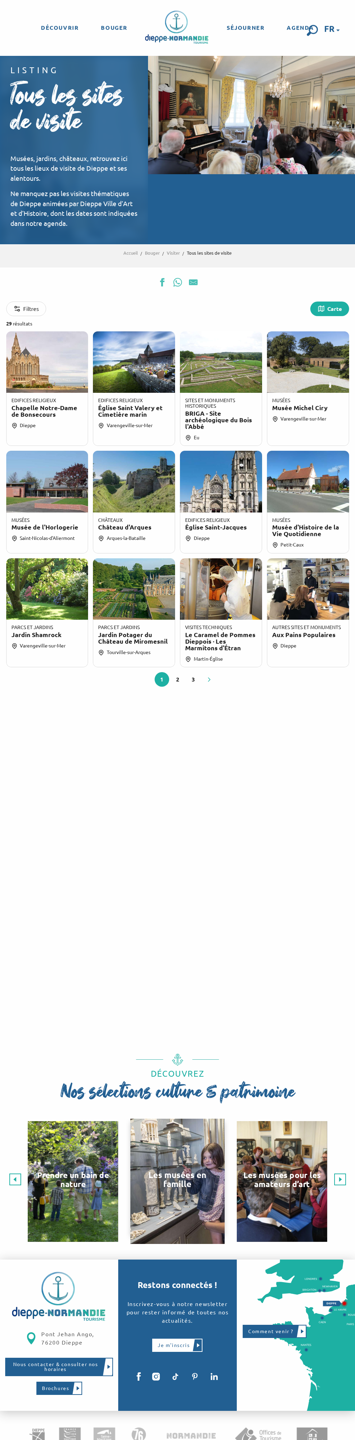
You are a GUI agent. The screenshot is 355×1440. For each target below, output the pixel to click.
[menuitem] (60, 27)
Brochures (55, 1388)
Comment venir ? (271, 1331)
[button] (312, 30)
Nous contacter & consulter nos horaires (55, 1367)
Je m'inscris (174, 1345)
